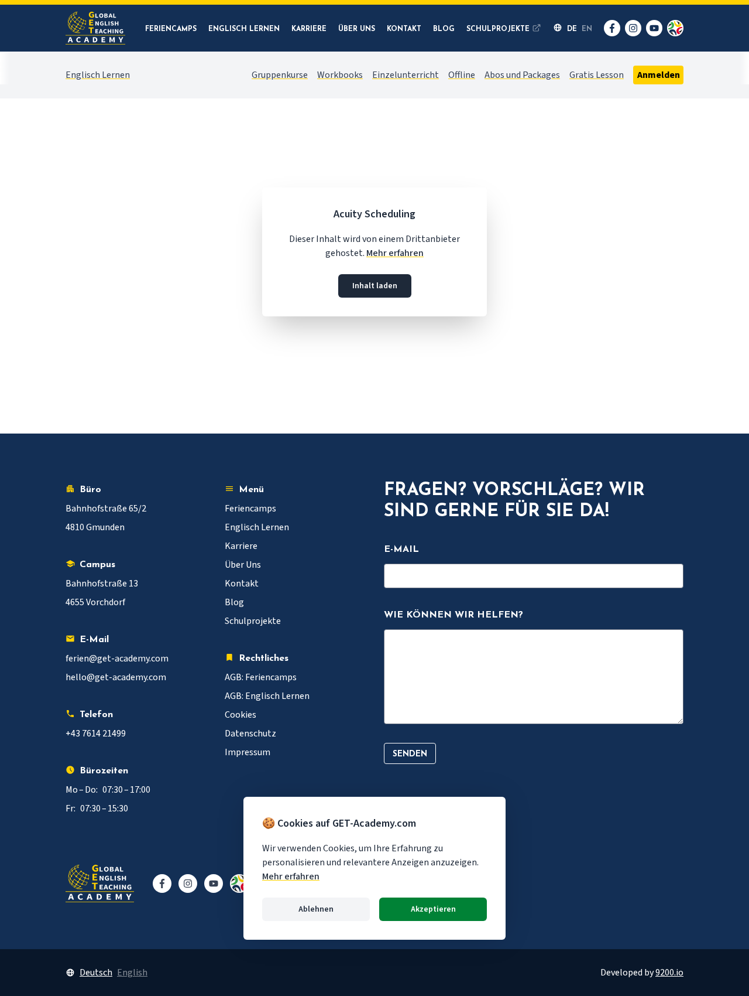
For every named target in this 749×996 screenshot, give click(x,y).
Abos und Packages (522, 75)
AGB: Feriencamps (261, 677)
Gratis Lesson (596, 75)
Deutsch (96, 972)
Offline (461, 75)
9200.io (669, 972)
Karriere (309, 29)
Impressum (247, 752)
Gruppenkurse (280, 75)
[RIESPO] (675, 28)
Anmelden (658, 75)
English (132, 972)
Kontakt (404, 29)
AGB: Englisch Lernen (267, 696)
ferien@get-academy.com (117, 658)
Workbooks (340, 75)
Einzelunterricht (405, 75)
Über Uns (356, 29)
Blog (444, 29)
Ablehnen (316, 909)
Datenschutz (250, 733)
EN (587, 29)
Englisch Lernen (244, 29)
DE (572, 29)
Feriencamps (171, 29)
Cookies (240, 714)
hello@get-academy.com (116, 677)
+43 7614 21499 (96, 733)
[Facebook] (612, 28)
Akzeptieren (433, 909)
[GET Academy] (95, 28)
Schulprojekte (498, 29)
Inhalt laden (374, 286)
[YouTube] (654, 28)
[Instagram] (633, 28)
